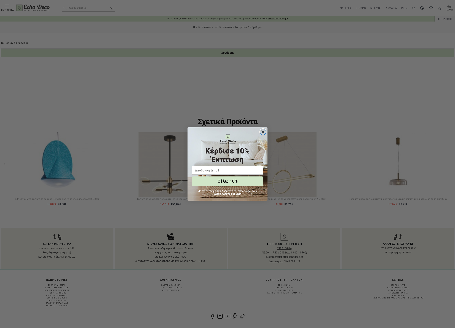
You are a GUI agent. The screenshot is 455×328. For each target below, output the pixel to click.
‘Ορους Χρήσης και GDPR (227, 193)
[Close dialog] (263, 132)
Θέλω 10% (228, 181)
